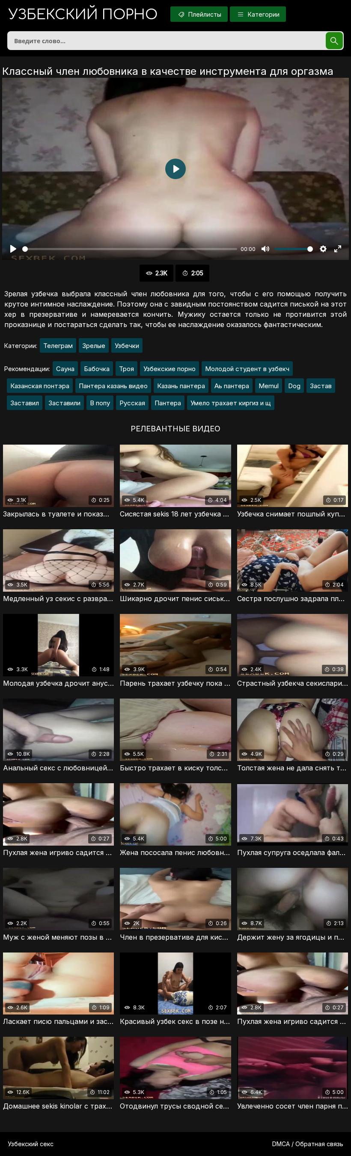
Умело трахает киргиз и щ (230, 403)
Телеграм (58, 346)
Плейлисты (204, 14)
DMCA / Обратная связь (307, 1143)
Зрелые (93, 346)
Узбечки (127, 346)
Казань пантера (181, 386)
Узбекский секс (31, 1143)
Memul (269, 386)
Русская (132, 403)
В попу (100, 403)
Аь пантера (231, 386)
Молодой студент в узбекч (247, 369)
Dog (294, 386)
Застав (321, 386)
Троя (126, 369)
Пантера (168, 403)
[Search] (334, 40)
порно (83, 14)
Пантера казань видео (113, 386)
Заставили (64, 403)
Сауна (65, 369)
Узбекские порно (169, 369)
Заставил (24, 403)
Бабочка (97, 369)
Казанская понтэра (39, 386)
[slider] (129, 249)
